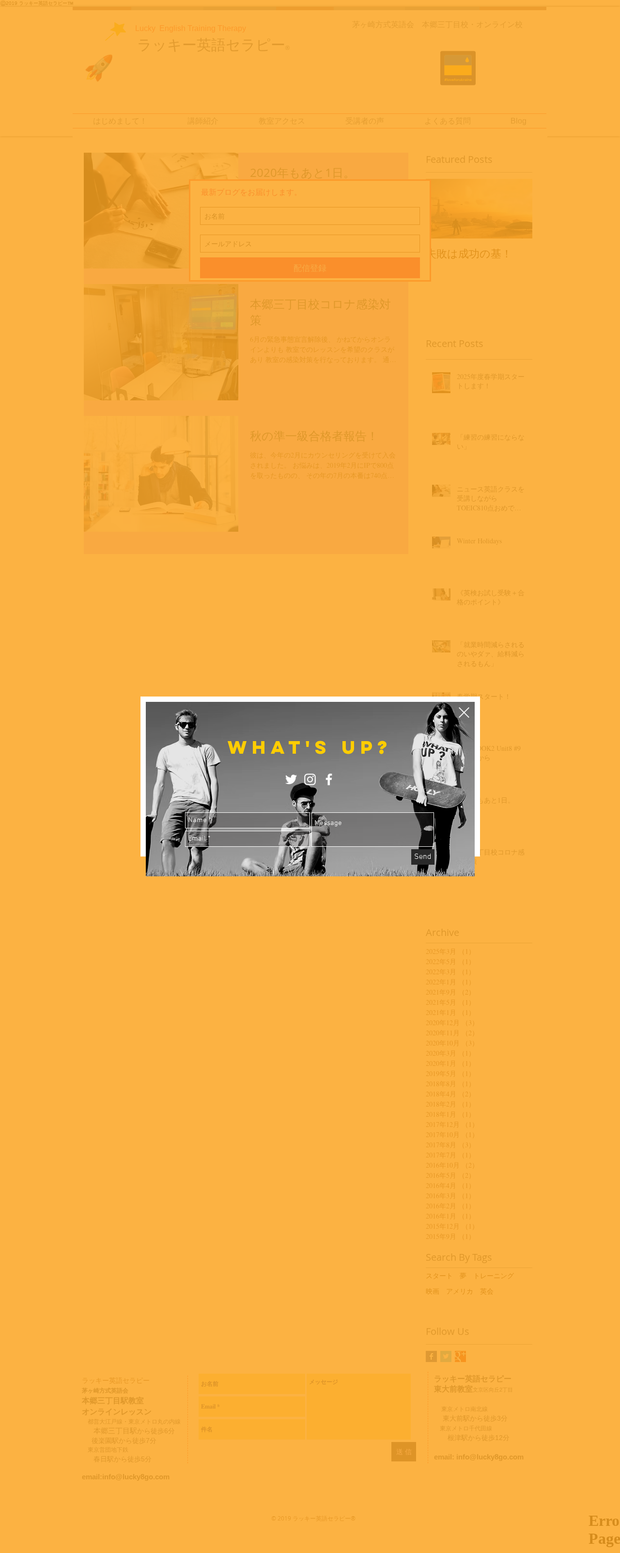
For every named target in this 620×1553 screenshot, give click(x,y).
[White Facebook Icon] (329, 779)
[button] (464, 712)
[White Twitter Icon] (291, 779)
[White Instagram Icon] (310, 779)
